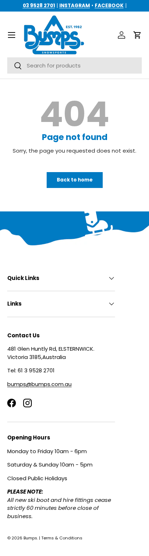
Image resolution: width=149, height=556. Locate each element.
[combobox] (74, 65)
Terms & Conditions (61, 538)
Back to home (75, 179)
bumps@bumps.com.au (39, 384)
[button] (137, 35)
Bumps (30, 538)
